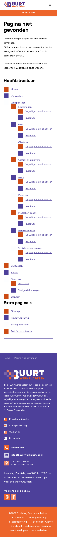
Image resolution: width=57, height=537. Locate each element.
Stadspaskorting (20, 324)
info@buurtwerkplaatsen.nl (27, 454)
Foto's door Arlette (21, 331)
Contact (15, 296)
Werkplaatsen (18, 102)
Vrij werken (17, 96)
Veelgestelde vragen (29, 290)
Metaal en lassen (27, 212)
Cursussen (17, 265)
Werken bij (14, 431)
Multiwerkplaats (26, 230)
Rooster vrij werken (19, 419)
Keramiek (23, 195)
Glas (20, 124)
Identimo (46, 526)
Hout (21, 177)
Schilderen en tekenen (30, 248)
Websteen (42, 530)
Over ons (16, 279)
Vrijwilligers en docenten (39, 111)
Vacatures (23, 283)
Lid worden (15, 438)
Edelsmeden (25, 106)
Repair (14, 272)
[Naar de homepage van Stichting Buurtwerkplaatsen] (14, 4)
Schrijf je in (28, 12)
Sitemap (15, 311)
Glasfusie (23, 142)
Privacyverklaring (20, 317)
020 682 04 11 (19, 447)
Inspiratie (31, 117)
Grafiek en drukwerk (29, 159)
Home (14, 89)
